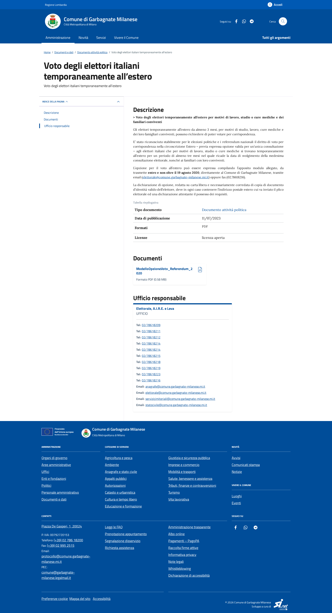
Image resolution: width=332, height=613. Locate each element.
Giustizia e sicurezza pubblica (189, 457)
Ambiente (112, 464)
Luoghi (237, 496)
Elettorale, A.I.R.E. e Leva (155, 308)
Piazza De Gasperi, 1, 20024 (62, 526)
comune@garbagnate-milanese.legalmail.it (58, 575)
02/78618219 (151, 368)
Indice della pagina (53, 101)
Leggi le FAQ (114, 527)
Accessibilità (101, 598)
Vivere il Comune (126, 37)
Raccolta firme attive (183, 547)
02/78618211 (151, 331)
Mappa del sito (79, 598)
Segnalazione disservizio (122, 540)
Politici (46, 485)
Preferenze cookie (55, 598)
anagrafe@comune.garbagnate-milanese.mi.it (175, 386)
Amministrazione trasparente (189, 527)
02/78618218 (151, 362)
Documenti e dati (54, 499)
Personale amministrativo (60, 492)
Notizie (237, 471)
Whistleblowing (179, 568)
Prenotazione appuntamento (126, 534)
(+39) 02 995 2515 (60, 545)
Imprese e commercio (183, 464)
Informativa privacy (182, 554)
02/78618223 (151, 374)
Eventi (236, 503)
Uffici (45, 471)
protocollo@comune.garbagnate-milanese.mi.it (66, 559)
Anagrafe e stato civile (121, 471)
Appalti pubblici (116, 478)
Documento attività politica (224, 210)
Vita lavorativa (178, 499)
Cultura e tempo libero (121, 499)
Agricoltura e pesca (118, 457)
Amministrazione (58, 37)
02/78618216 (151, 380)
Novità (83, 37)
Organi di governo (54, 457)
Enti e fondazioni (54, 478)
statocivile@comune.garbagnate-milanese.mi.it (176, 405)
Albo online (176, 534)
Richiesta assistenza (119, 547)
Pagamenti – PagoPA (183, 540)
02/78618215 (151, 355)
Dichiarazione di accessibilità (189, 575)
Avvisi (236, 457)
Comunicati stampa (246, 464)
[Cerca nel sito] (283, 21)
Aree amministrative (56, 464)
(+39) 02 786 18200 (68, 540)
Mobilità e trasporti (182, 471)
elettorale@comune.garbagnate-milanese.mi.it (176, 177)
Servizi (101, 37)
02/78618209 (151, 325)
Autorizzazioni (115, 485)
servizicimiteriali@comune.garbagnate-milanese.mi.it (180, 398)
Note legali (176, 561)
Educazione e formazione (123, 506)
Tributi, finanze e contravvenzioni (192, 485)
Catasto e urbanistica (120, 492)
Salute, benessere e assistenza (190, 478)
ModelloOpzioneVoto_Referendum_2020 (164, 271)
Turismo (174, 492)
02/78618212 (151, 337)
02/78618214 (151, 343)
